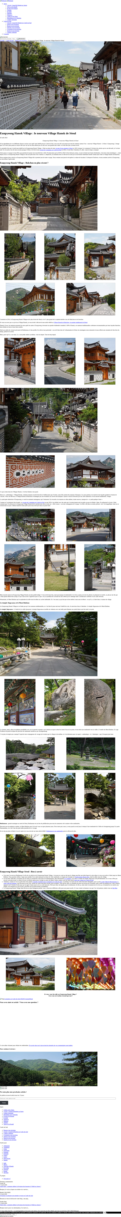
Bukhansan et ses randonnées (55, 831)
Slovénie (6, 1172)
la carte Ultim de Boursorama (108, 881)
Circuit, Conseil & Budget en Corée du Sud (19, 23)
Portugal (6, 1169)
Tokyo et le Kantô (12, 7)
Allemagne (7, 1146)
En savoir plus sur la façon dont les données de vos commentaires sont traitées (50, 1045)
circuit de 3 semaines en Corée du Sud (50, 150)
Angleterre (6, 1147)
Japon (5, 4)
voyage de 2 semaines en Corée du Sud (33, 502)
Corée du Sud (7, 21)
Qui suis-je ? (7, 1178)
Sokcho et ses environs (13, 27)
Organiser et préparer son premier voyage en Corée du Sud (16, 1195)
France (5, 1155)
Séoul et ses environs (13, 24)
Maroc (5, 1164)
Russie (5, 1171)
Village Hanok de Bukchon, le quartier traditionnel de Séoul (70, 322)
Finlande (6, 1154)
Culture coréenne (12, 32)
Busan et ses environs (13, 26)
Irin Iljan (114, 888)
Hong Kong (7, 1158)
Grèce (5, 1157)
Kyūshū (9, 11)
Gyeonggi (27, 999)
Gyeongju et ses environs (14, 29)
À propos (6, 34)
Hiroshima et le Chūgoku (14, 18)
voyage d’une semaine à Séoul (64, 148)
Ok (104, 1212)
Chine (5, 1149)
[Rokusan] (6, 1)
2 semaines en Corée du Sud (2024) (14, 999)
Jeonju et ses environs (13, 31)
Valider (4, 1102)
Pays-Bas (6, 1168)
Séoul (31, 999)
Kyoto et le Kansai (12, 8)
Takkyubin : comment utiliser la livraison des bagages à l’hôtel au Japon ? (20, 1186)
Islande (6, 1160)
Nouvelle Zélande (9, 1166)
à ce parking (67, 878)
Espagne (6, 1152)
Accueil (2, 40)
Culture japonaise (12, 19)
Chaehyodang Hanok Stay (82, 877)
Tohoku (9, 10)
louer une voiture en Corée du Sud (83, 880)
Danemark (6, 1150)
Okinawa (9, 15)
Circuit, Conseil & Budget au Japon (17, 5)
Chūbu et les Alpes (12, 16)
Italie (5, 1163)
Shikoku (9, 13)
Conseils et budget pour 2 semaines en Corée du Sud (47, 881)
